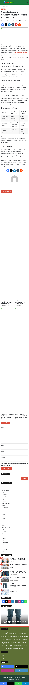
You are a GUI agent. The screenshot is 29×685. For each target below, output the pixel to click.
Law (3, 529)
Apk (3, 485)
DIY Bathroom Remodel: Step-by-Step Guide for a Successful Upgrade (18, 566)
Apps (3, 488)
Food (3, 520)
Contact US (3, 658)
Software (4, 544)
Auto (3, 492)
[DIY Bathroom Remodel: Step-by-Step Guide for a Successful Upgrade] (5, 566)
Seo (3, 540)
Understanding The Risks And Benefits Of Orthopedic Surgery (7, 416)
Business (4, 501)
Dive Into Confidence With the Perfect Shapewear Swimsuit (17, 559)
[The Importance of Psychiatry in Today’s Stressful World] (7, 247)
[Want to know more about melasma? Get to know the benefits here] (21, 360)
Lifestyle (4, 531)
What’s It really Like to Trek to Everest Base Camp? (17, 578)
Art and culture (5, 490)
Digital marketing (6, 503)
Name (2, 445)
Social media (5, 542)
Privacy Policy (17, 679)
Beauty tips (4, 496)
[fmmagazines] (9, 2)
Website (3, 457)
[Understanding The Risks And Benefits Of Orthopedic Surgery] (7, 360)
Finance (3, 514)
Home (3, 6)
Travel (3, 551)
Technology (4, 549)
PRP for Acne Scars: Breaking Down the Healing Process (20, 302)
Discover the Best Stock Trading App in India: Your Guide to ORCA (18, 572)
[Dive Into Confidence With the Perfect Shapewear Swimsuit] (5, 560)
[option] (14, 616)
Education (4, 505)
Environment (5, 509)
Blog (3, 499)
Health (7, 6)
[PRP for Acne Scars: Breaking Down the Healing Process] (21, 247)
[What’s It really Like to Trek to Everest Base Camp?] (5, 579)
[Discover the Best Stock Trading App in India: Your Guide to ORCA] (5, 573)
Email (2, 451)
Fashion (3, 512)
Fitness (3, 518)
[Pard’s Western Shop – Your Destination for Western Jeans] (5, 585)
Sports (3, 547)
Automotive (4, 494)
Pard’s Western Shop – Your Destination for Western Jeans (18, 584)
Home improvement (6, 527)
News (3, 533)
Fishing (3, 516)
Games (3, 523)
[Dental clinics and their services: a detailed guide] (5, 592)
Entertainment (5, 507)
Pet (2, 536)
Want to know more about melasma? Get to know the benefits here (21, 416)
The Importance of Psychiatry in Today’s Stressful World (6, 302)
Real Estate (4, 538)
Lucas (4, 20)
